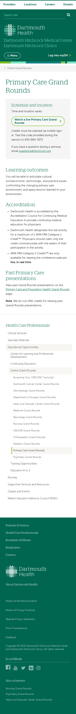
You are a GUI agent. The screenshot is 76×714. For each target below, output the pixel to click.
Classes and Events (19, 491)
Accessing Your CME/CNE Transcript (33, 377)
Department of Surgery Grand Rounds (34, 397)
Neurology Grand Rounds (27, 417)
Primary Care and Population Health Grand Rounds (38, 289)
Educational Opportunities (23, 347)
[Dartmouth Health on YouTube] (16, 669)
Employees (13, 547)
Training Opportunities (24, 464)
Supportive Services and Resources (28, 484)
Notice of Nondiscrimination (21, 601)
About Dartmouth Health (22, 584)
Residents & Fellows (18, 540)
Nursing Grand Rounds (26, 424)
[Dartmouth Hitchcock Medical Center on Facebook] (8, 669)
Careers (50, 4)
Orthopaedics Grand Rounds (29, 437)
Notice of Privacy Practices (20, 610)
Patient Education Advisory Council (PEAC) (33, 498)
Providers (9, 4)
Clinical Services (17, 333)
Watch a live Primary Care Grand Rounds (36, 121)
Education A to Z (20, 470)
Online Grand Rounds (19, 68)
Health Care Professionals (28, 325)
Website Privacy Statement (20, 619)
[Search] (68, 15)
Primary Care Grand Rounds (29, 450)
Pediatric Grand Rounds (26, 444)
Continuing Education (23, 364)
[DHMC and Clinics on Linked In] (31, 669)
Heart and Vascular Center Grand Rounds (36, 404)
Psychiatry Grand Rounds (27, 457)
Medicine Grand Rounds (26, 411)
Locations (30, 4)
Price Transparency (16, 628)
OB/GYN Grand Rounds (26, 431)
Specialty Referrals (18, 340)
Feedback (11, 637)
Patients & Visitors (17, 525)
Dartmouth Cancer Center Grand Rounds (36, 384)
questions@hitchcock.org (35, 151)
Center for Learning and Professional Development (32, 355)
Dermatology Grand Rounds (29, 391)
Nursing (12, 477)
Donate (68, 4)
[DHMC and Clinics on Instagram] (39, 669)
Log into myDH (58, 55)
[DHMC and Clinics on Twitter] (24, 669)
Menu (14, 55)
